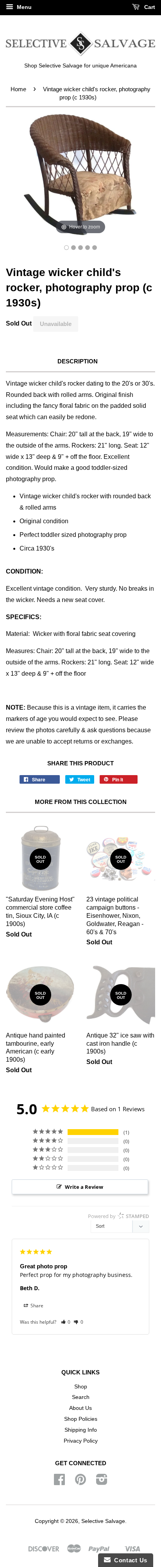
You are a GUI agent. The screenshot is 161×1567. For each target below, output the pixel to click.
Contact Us (129, 1560)
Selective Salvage (103, 1521)
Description (77, 361)
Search (80, 1397)
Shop (80, 1387)
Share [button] (36, 1305)
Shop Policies (80, 1419)
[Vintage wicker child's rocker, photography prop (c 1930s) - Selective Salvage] (66, 247)
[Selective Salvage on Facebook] (59, 1482)
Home (18, 89)
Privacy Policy (81, 1441)
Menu (23, 7)
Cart (149, 7)
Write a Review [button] (84, 1186)
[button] (65, 1322)
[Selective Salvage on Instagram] (102, 1482)
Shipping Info (80, 1430)
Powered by (118, 1216)
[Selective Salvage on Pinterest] (80, 1482)
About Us (80, 1408)
